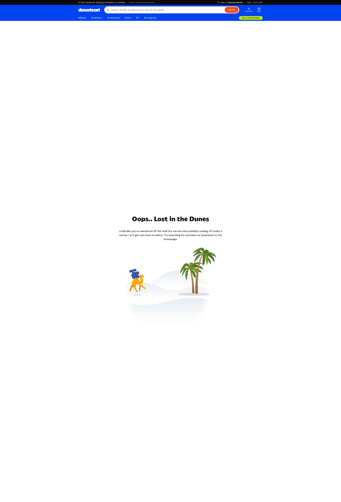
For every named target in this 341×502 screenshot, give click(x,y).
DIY (137, 18)
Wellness (82, 18)
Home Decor (96, 18)
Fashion (128, 18)
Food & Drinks (113, 18)
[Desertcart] (89, 10)
